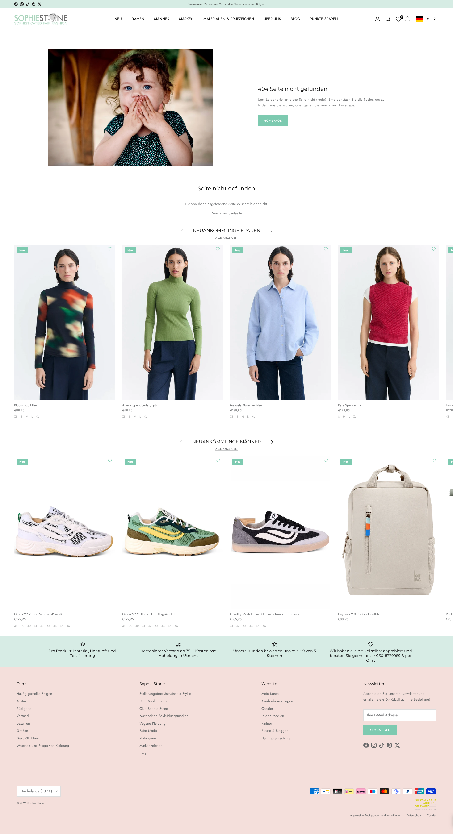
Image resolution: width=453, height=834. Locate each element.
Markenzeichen (150, 745)
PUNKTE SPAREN (324, 18)
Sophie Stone (35, 803)
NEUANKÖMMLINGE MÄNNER (226, 441)
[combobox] (426, 19)
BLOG (295, 18)
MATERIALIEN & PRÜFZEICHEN (228, 18)
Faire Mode (148, 730)
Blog (142, 753)
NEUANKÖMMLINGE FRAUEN (226, 230)
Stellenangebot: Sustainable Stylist (165, 693)
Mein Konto (270, 693)
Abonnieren (380, 730)
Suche (368, 99)
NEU (118, 18)
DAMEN (137, 18)
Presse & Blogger (274, 730)
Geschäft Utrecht (29, 738)
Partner (266, 723)
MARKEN (186, 18)
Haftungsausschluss (275, 738)
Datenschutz (414, 815)
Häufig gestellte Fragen (34, 693)
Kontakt (22, 701)
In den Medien (272, 715)
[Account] (376, 19)
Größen (22, 730)
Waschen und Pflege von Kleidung (43, 745)
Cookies (267, 708)
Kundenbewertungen (277, 701)
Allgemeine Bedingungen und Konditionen (375, 815)
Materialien (147, 738)
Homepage (345, 105)
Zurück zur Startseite (226, 213)
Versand (23, 715)
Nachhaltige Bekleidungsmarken (163, 715)
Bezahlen (23, 723)
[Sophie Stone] (40, 19)
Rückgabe (24, 708)
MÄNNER (161, 18)
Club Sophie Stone (153, 708)
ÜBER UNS (272, 18)
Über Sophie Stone (153, 701)
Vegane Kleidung (152, 723)
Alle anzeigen (226, 238)
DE (427, 19)
